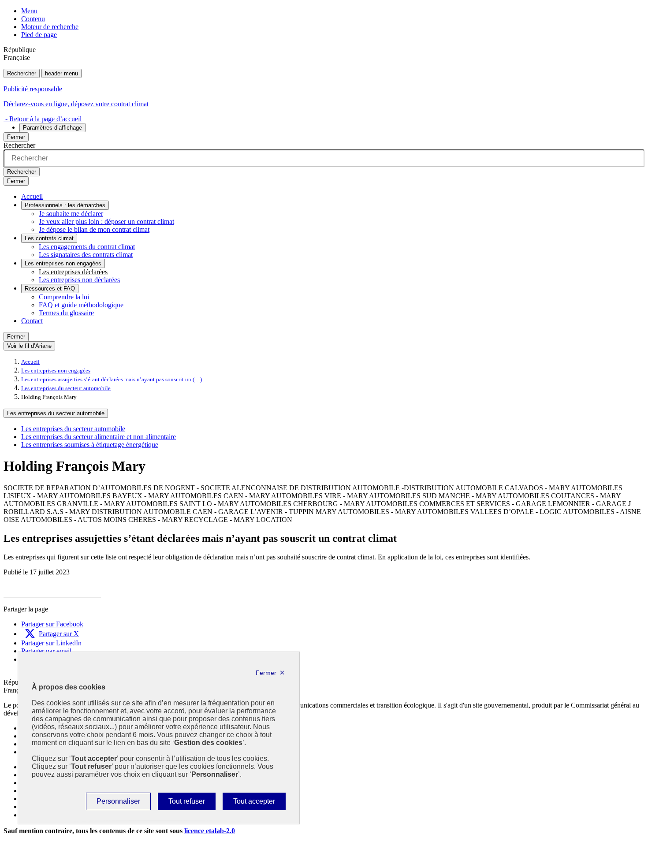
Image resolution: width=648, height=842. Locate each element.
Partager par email (46, 651)
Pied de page (39, 34)
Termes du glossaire (66, 313)
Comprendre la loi (64, 297)
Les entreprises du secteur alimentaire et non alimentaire (98, 436)
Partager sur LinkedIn (51, 643)
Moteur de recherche (49, 26)
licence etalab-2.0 (209, 831)
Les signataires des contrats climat (86, 254)
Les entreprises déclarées (73, 272)
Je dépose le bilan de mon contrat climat (94, 229)
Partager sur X (59, 633)
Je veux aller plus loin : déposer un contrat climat (106, 221)
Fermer (16, 137)
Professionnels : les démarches (65, 205)
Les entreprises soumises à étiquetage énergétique (89, 444)
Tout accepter (254, 803)
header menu (61, 73)
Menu (29, 11)
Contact (32, 320)
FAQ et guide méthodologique (81, 305)
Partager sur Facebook (52, 624)
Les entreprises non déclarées (79, 279)
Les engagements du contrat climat (87, 246)
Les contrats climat (49, 238)
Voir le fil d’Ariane (29, 346)
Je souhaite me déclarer (71, 213)
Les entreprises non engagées (63, 263)
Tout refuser (186, 803)
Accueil (32, 196)
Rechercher (21, 73)
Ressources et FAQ (50, 288)
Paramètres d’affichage (52, 127)
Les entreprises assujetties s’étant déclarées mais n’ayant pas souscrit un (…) (111, 379)
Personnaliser (118, 803)
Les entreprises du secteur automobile (66, 388)
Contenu (33, 18)
